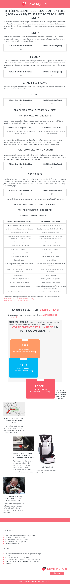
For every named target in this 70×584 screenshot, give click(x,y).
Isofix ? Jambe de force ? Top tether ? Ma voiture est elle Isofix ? (23, 455)
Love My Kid (37, 4)
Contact (57, 573)
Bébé (25, 348)
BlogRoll (8, 563)
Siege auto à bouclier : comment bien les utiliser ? (14, 420)
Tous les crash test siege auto (15, 541)
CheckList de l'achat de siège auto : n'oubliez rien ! (22, 561)
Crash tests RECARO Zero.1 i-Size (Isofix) (16, 300)
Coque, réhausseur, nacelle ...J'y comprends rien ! (22, 559)
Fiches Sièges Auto (12, 543)
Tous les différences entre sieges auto (18, 540)
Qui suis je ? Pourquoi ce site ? (15, 538)
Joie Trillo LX (47, 467)
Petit (23, 368)
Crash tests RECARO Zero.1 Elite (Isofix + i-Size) (18, 299)
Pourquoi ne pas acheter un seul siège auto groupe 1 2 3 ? (14, 498)
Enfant (40, 389)
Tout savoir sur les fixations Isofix (17, 558)
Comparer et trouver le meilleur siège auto (20, 536)
